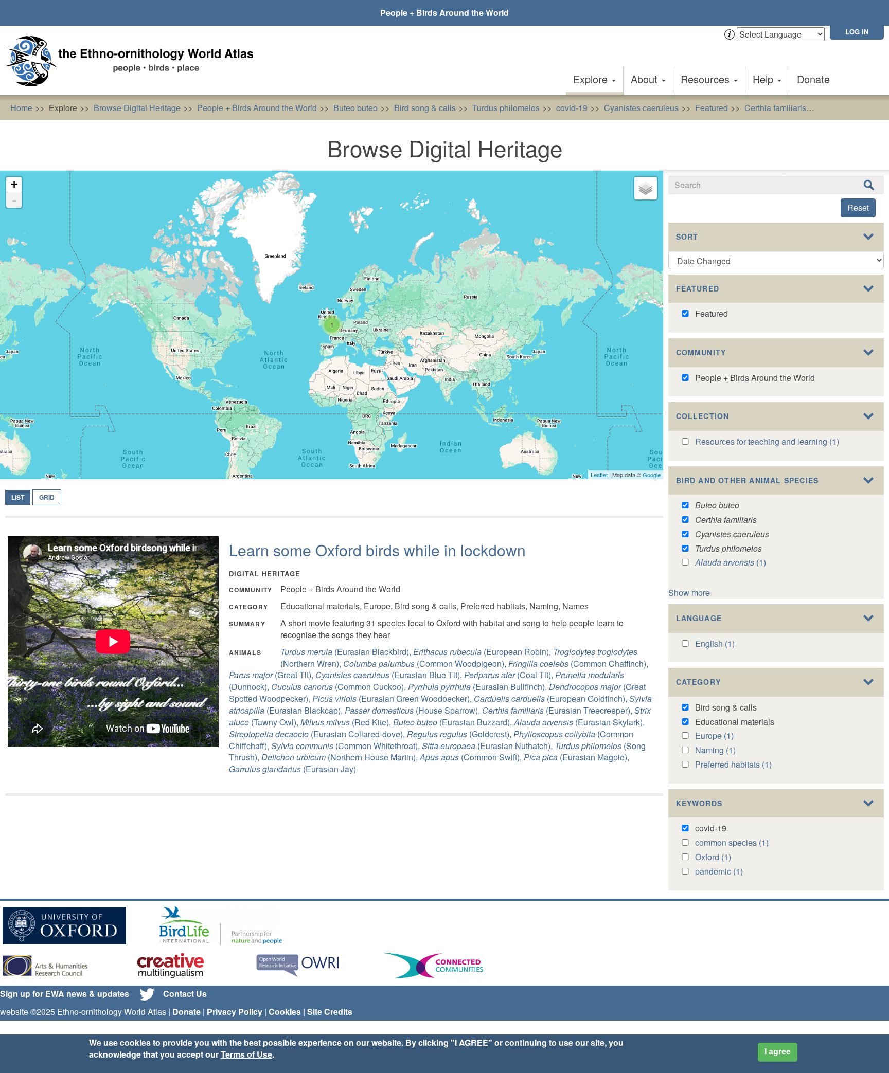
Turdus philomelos (506, 108)
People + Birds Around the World (444, 13)
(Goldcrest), (460, 734)
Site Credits (329, 1011)
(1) (730, 562)
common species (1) (732, 842)
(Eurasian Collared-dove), (318, 734)
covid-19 (572, 108)
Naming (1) (715, 750)
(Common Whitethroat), (346, 746)
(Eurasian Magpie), (576, 757)
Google (652, 474)
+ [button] (14, 184)
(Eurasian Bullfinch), (478, 687)
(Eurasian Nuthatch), (488, 746)
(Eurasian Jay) (292, 769)
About (646, 78)
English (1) (715, 643)
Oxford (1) (713, 857)
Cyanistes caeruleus (641, 108)
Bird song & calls (425, 108)
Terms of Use (246, 1054)
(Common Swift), (472, 757)
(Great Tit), (272, 675)
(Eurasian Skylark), (579, 722)
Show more (689, 592)
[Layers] (645, 188)
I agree (777, 1051)
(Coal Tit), (509, 675)
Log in (856, 32)
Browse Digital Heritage (137, 108)
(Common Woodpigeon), (425, 663)
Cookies (285, 1011)
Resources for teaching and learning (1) (767, 441)
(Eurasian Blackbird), (346, 652)
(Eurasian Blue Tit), (389, 675)
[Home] (133, 61)
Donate (813, 78)
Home (21, 108)
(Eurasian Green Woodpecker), (393, 698)
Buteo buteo (355, 108)
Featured (711, 108)
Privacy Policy (234, 1011)
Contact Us (185, 993)
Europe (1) (714, 735)
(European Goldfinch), (551, 698)
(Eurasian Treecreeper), (558, 710)
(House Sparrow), (413, 710)
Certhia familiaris (775, 108)
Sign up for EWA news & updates (64, 993)
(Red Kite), (346, 722)
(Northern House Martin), (340, 757)
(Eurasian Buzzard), (453, 722)
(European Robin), (483, 652)
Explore (592, 78)
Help (764, 78)
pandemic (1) (719, 871)
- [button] (14, 200)
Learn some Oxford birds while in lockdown (377, 550)
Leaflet (599, 474)
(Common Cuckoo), (339, 687)
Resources (707, 78)
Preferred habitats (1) (733, 764)
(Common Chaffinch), (578, 663)
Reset (858, 207)
